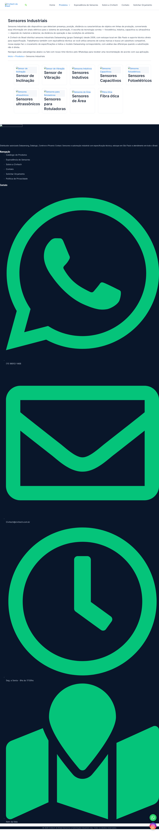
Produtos (63, 5)
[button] (26, 5)
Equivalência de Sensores (86, 5)
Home (52, 5)
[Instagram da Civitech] (153, 826)
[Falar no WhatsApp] (153, 817)
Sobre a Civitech (110, 5)
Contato (125, 5)
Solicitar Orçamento (142, 5)
